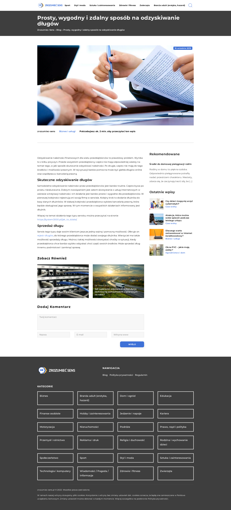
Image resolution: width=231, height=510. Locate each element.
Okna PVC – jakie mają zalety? (177, 248)
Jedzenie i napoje (130, 413)
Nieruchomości (89, 426)
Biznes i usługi (67, 131)
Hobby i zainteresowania (95, 413)
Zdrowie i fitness (127, 5)
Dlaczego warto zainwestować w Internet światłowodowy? (178, 233)
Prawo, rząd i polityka (173, 426)
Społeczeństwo (49, 457)
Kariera (164, 413)
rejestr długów (45, 235)
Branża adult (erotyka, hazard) (169, 5)
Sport (67, 5)
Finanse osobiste (50, 413)
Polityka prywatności (121, 375)
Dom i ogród (127, 395)
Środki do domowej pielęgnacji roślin (170, 164)
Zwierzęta (145, 5)
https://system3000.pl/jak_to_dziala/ (57, 219)
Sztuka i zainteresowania (102, 5)
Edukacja (166, 395)
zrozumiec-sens (46, 131)
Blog (105, 375)
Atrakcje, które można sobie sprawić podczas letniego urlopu (177, 218)
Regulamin (141, 375)
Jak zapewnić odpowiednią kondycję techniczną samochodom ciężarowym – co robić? (117, 292)
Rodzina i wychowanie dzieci (174, 442)
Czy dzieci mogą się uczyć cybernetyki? (179, 202)
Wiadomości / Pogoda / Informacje (94, 473)
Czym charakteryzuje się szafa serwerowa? (56, 293)
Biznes (44, 395)
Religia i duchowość (132, 440)
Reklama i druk (89, 440)
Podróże (125, 426)
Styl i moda (80, 5)
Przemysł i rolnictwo (52, 440)
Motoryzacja (47, 426)
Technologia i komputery (55, 471)
